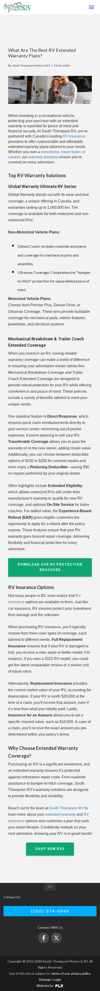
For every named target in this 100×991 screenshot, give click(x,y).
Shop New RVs (50, 849)
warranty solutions (42, 157)
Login (57, 979)
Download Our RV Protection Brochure (50, 567)
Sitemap (45, 979)
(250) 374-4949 (74, 7)
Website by (45, 985)
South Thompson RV (66, 808)
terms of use (60, 973)
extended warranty (60, 814)
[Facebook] (43, 938)
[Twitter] (56, 938)
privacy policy (80, 973)
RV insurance (73, 136)
